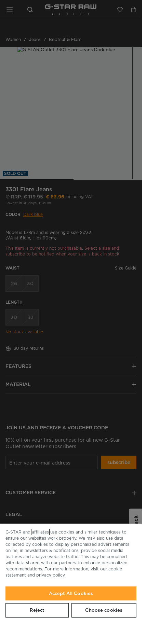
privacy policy (50, 575)
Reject (37, 610)
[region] (71, 573)
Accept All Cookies (71, 593)
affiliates (40, 532)
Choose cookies (103, 610)
